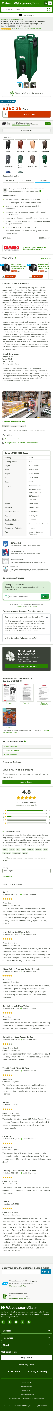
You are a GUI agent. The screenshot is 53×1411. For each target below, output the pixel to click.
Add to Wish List (26, 130)
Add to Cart (10, 276)
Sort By (5, 867)
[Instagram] (3, 1322)
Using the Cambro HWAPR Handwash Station (22, 443)
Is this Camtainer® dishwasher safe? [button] (20, 638)
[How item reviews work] (36, 805)
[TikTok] (22, 1322)
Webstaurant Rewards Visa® (21, 125)
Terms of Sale (26, 1383)
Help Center (27, 1357)
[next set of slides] (51, 270)
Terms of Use (20, 606)
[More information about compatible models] (25, 741)
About (6, 426)
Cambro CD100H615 (11, 747)
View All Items (46, 258)
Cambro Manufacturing (13, 421)
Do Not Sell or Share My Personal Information (26, 1398)
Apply (48, 124)
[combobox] (26, 9)
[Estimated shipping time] (40, 191)
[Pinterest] (29, 1322)
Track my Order (26, 1364)
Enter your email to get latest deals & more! (25, 1268)
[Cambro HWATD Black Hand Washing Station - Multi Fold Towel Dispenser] (13, 270)
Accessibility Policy (26, 1395)
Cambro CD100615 (10, 754)
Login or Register (26, 782)
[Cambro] (11, 248)
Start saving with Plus (17, 1286)
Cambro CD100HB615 (11, 750)
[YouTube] (10, 1322)
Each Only (6, 105)
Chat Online (14, 1371)
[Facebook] (16, 1322)
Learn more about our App (19, 1298)
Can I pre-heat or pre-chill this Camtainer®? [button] (24, 617)
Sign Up (45, 1272)
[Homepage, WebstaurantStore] (26, 3)
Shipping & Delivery (37, 1371)
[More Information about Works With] (15, 258)
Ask (44, 596)
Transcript (13, 426)
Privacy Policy (32, 606)
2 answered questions (33, 29)
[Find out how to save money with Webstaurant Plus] (2, 265)
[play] (26, 404)
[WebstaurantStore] (26, 1308)
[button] (20, 85)
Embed (22, 426)
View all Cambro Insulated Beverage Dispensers (34, 248)
